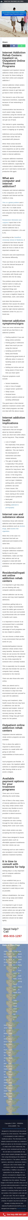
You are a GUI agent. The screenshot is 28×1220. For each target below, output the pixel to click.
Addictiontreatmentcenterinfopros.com (13, 1128)
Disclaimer (22, 1211)
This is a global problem (10, 202)
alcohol (22, 526)
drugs (4, 528)
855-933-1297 (12, 936)
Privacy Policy (14, 1211)
